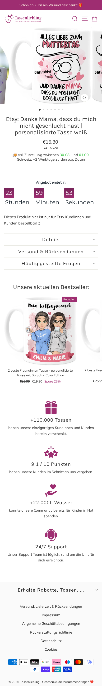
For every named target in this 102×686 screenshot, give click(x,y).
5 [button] (55, 110)
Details (51, 239)
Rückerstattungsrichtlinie (51, 632)
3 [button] (48, 110)
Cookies (51, 649)
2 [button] (44, 110)
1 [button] (40, 110)
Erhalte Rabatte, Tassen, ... (51, 590)
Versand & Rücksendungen (51, 251)
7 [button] (63, 110)
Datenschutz (51, 641)
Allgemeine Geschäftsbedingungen (51, 623)
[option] (51, 66)
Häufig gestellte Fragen (51, 263)
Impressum (51, 615)
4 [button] (52, 110)
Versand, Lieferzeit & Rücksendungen (51, 606)
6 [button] (59, 110)
